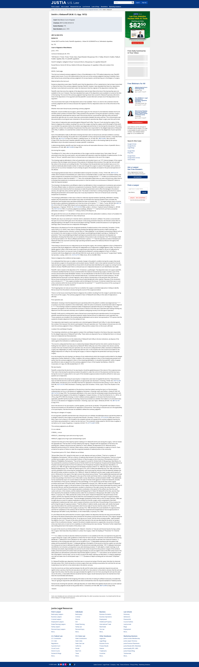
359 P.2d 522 (57, 209)
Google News (131, 156)
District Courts (55, 651)
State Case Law (79, 643)
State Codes (78, 641)
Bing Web (130, 153)
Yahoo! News (131, 159)
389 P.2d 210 (114, 173)
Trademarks (103, 651)
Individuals (79, 612)
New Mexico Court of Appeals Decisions (88, 9)
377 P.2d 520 (104, 417)
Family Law (78, 627)
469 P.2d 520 (55, 393)
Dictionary (127, 614)
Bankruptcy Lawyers (57, 614)
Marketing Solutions (115, 6)
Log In (138, 2)
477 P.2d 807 (91, 423)
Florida (77, 648)
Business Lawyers (56, 617)
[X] (72, 664)
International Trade (105, 624)
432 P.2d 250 (60, 384)
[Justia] (58, 2)
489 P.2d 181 (116, 400)
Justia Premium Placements (131, 643)
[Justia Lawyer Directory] (74, 664)
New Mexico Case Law (72, 9)
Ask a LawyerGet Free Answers (135, 168)
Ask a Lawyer (65, 6)
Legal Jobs (103, 638)
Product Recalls (104, 646)
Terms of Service (124, 664)
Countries (102, 653)
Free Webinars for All (136, 83)
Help (118, 664)
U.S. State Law (80, 636)
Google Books (132, 146)
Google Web (131, 151)
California (78, 646)
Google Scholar (132, 144)
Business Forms (104, 643)
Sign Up (144, 2)
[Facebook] (63, 664)
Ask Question (137, 177)
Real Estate (103, 627)
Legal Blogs (131, 148)
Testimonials (127, 653)
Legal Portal (106, 664)
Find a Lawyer (55, 6)
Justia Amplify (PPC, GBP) (131, 648)
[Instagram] (65, 664)
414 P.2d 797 (75, 255)
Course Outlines (128, 622)
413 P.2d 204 (77, 207)
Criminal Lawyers (56, 619)
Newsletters (104, 6)
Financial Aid (127, 619)
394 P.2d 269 (117, 381)
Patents (102, 648)
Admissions (127, 617)
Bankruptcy (78, 614)
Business (102, 612)
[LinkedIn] (59, 664)
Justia (52, 9)
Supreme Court (55, 646)
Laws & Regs (95, 6)
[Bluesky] (70, 664)
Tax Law (102, 629)
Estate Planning (80, 624)
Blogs (125, 627)
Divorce (77, 619)
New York (78, 651)
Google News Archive (134, 158)
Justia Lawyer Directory (130, 641)
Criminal (77, 617)
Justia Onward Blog (129, 651)
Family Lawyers (55, 627)
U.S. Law (57, 9)
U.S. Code (54, 641)
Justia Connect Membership (132, 638)
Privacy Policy (134, 664)
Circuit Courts (55, 648)
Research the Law (75, 6)
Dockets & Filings (56, 653)
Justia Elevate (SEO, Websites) (132, 646)
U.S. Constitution (56, 638)
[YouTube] (61, 664)
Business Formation (105, 614)
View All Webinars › (137, 122)
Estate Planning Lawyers (58, 624)
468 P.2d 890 (70, 147)
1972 (100, 9)
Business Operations (106, 617)
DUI (76, 622)
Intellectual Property (105, 622)
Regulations (54, 643)
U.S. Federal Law (56, 636)
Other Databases (105, 636)
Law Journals (127, 624)
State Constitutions (81, 638)
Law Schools (86, 6)
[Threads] (68, 664)
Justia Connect (98, 664)
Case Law (63, 9)
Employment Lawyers (57, 622)
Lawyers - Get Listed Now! (137, 197)
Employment (103, 619)
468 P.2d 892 (102, 138)
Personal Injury (79, 629)
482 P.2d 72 (62, 138)
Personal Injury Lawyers (58, 629)
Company (113, 664)
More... (53, 632)
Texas (77, 653)
